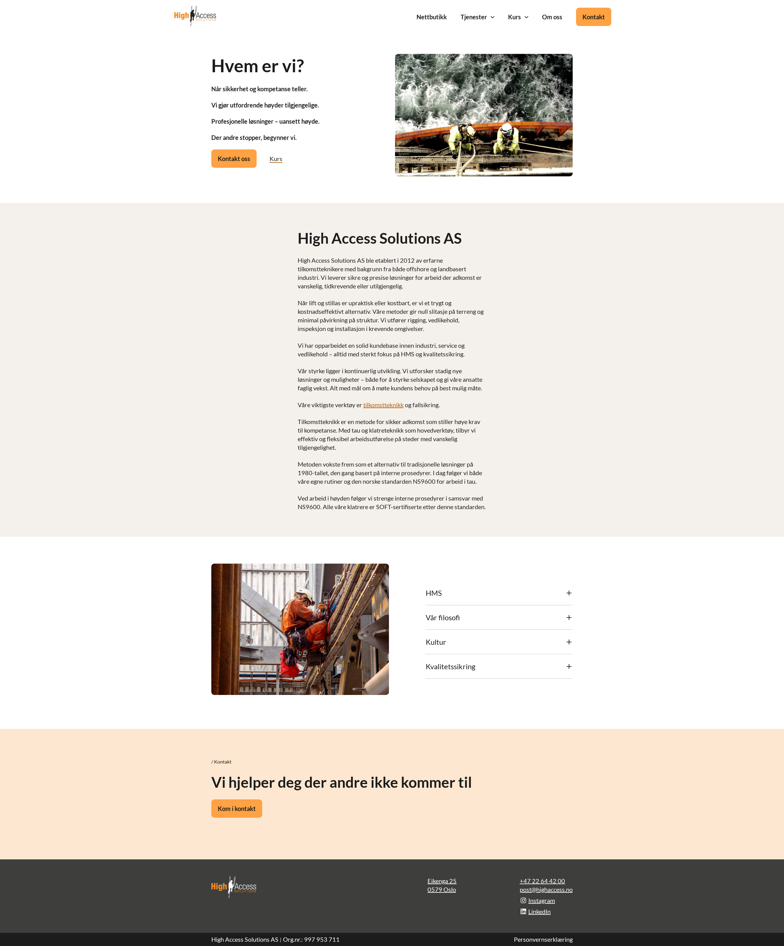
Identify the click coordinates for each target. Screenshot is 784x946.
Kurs (514, 17)
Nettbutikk (432, 17)
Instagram (541, 900)
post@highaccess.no (546, 889)
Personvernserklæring (543, 939)
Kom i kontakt (237, 808)
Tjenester (474, 17)
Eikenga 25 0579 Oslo (442, 885)
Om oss (552, 17)
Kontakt (593, 17)
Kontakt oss (234, 158)
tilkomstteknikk (383, 404)
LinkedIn (539, 911)
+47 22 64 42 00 (542, 880)
